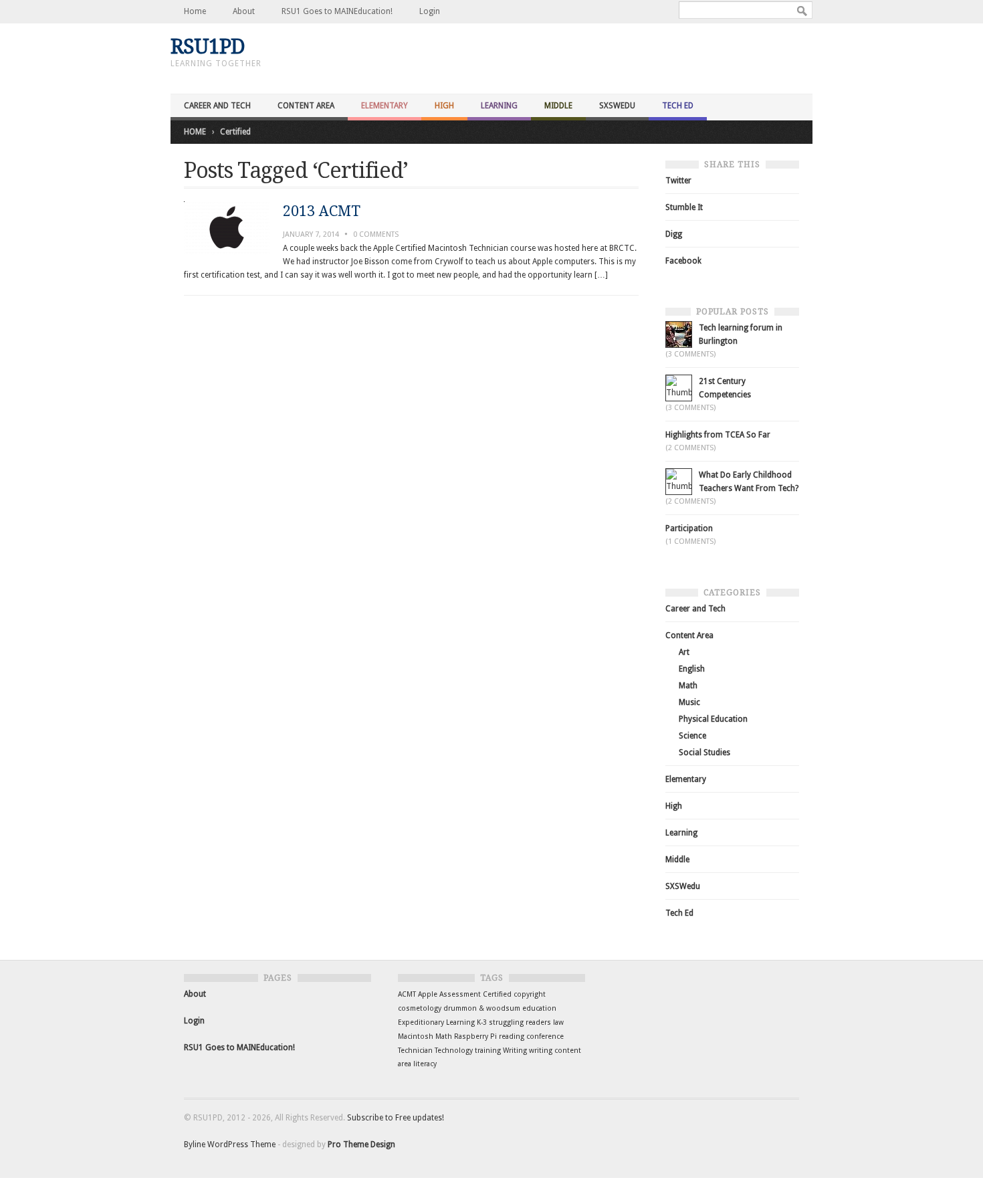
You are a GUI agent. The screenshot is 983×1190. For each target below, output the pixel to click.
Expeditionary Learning (436, 1022)
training (488, 1050)
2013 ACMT (321, 211)
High (444, 105)
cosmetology (419, 1008)
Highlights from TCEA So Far (717, 434)
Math (688, 685)
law (558, 1022)
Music (689, 702)
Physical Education (713, 719)
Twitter (678, 180)
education (539, 1008)
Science (692, 735)
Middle (558, 105)
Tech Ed (677, 105)
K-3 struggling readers (514, 1022)
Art (684, 652)
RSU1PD (208, 46)
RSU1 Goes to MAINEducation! (337, 11)
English (692, 669)
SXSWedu (617, 105)
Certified (497, 994)
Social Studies (704, 752)
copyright (530, 994)
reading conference (531, 1036)
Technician (415, 1050)
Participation (689, 528)
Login (429, 11)
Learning (499, 105)
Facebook (683, 261)
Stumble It (684, 207)
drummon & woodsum (481, 1008)
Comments (376, 234)
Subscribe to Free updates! (395, 1117)
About (244, 11)
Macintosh (415, 1036)
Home (195, 11)
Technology (454, 1050)
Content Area (306, 105)
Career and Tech (217, 105)
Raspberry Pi (475, 1036)
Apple (427, 994)
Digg (673, 234)
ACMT (407, 994)
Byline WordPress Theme (230, 1144)
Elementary (384, 105)
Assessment (460, 994)
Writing (515, 1050)
